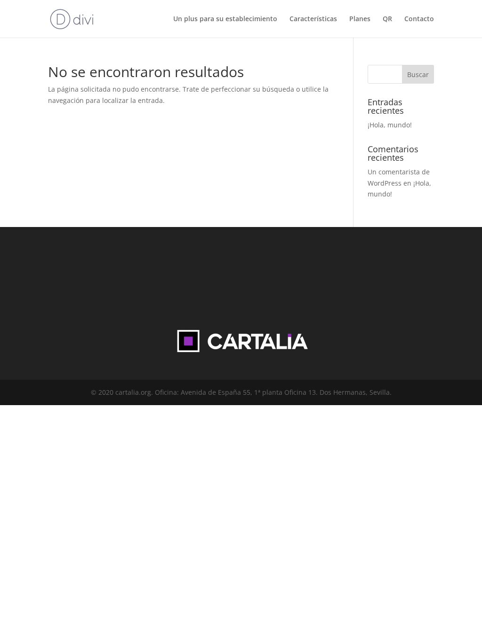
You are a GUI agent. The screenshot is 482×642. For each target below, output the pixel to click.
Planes (359, 19)
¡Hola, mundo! (390, 124)
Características (313, 19)
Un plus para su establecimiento (225, 19)
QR (387, 19)
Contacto (419, 19)
